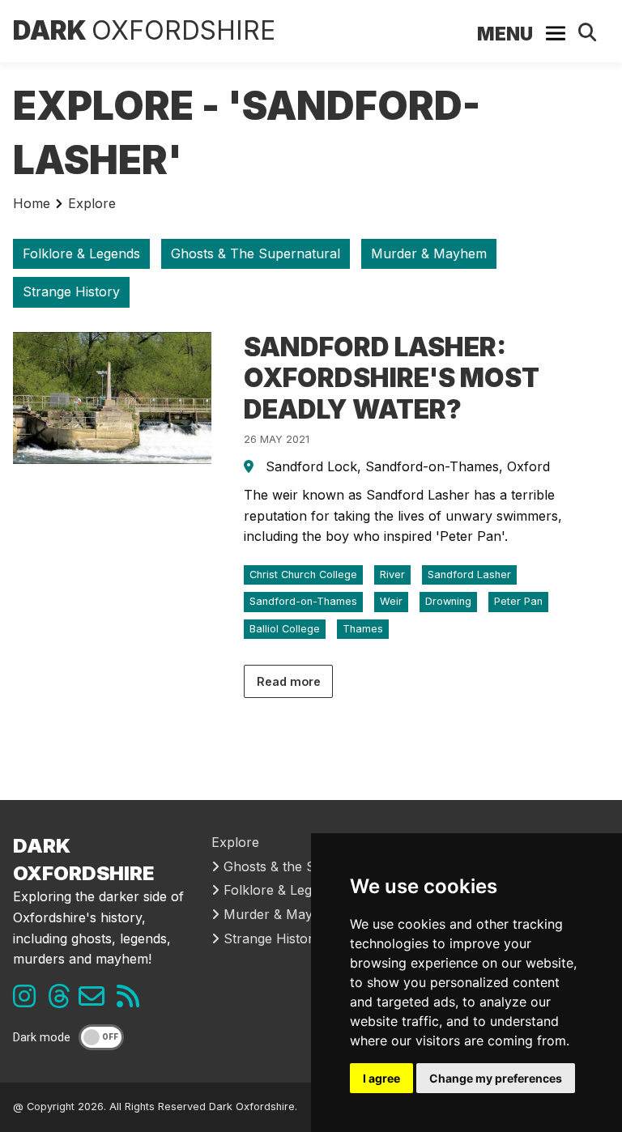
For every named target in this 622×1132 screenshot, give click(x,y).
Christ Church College (303, 574)
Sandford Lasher (469, 574)
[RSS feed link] (132, 1001)
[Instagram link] (28, 1001)
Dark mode (41, 1038)
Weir (391, 601)
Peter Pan (518, 601)
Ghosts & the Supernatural (303, 866)
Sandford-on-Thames (303, 601)
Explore (92, 203)
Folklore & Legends (81, 253)
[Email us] (98, 1001)
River (392, 574)
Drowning (448, 601)
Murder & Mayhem (429, 253)
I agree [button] (381, 1078)
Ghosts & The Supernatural (255, 253)
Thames (363, 629)
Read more (289, 681)
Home (31, 203)
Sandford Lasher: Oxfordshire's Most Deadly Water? (391, 378)
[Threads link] (63, 1001)
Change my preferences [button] (495, 1078)
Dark (144, 30)
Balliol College (284, 629)
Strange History (71, 291)
